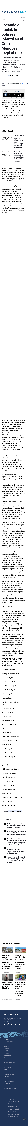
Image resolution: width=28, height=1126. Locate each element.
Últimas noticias (8, 1041)
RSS (5, 1090)
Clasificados (7, 1083)
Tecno (5, 1069)
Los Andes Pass (8, 1079)
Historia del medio (9, 1093)
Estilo (5, 1065)
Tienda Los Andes (9, 1081)
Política (6, 1044)
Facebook (5, 1024)
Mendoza (18, 811)
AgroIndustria (7, 1067)
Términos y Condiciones (10, 1086)
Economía (10, 19)
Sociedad (6, 1048)
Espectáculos (7, 1055)
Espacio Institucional (9, 1074)
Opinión (6, 1060)
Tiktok (12, 1024)
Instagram (8, 1024)
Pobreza (11, 811)
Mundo (6, 1058)
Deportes (6, 1053)
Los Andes (3, 19)
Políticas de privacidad (10, 1088)
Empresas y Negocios (9, 1062)
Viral (5, 1072)
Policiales (6, 1051)
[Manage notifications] (24, 1119)
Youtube (19, 1024)
